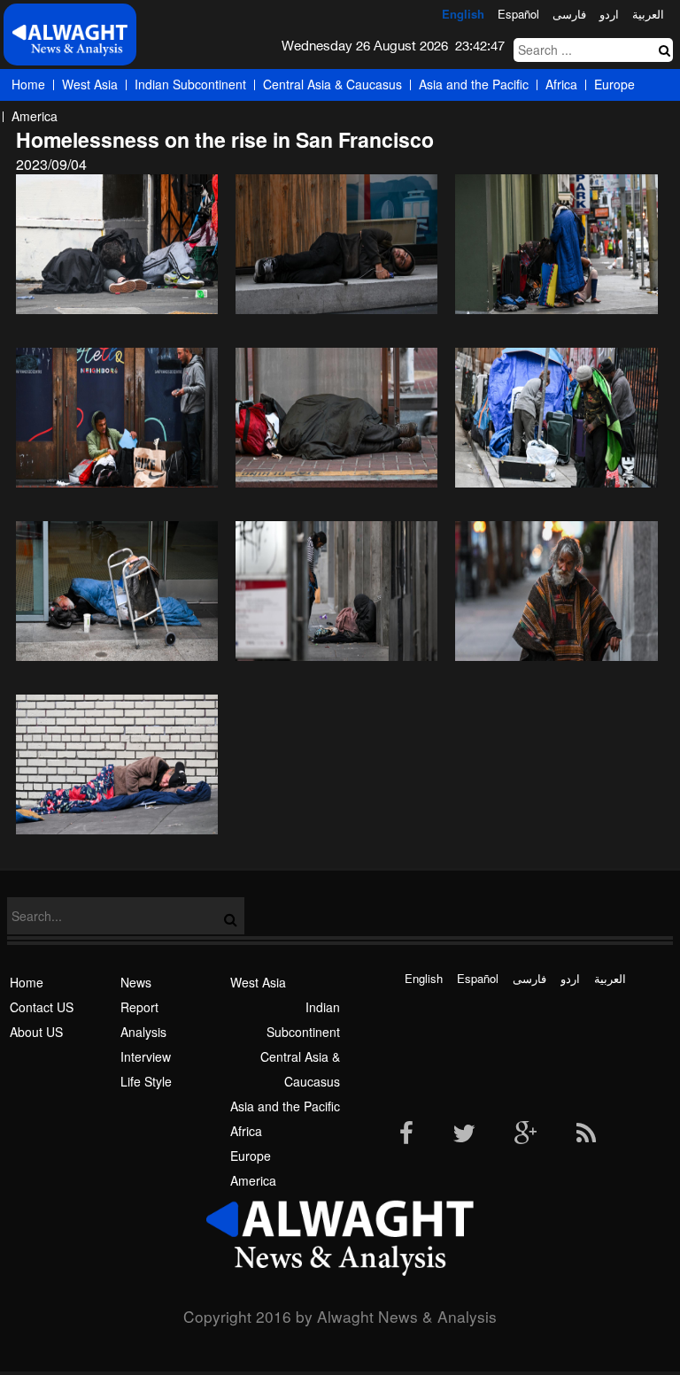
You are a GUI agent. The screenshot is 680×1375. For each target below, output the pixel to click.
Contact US (41, 1007)
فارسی (569, 13)
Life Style (146, 1081)
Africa (561, 84)
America (35, 116)
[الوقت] (70, 39)
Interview (145, 1056)
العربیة (648, 13)
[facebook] (406, 1134)
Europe (614, 84)
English (463, 13)
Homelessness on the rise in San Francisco (225, 139)
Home (28, 84)
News (135, 982)
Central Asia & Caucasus (332, 84)
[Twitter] (463, 1134)
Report (139, 1007)
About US (36, 1032)
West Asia (90, 84)
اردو (609, 13)
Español (518, 13)
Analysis (143, 1032)
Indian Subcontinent (190, 84)
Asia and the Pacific (474, 84)
